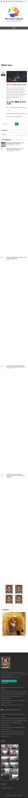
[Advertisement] (14, 45)
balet (13, 113)
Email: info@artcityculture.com (9, 681)
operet (16, 116)
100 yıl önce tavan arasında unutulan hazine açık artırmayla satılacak (15, 475)
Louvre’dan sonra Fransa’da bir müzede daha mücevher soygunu (16, 366)
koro (18, 113)
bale (7, 113)
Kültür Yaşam (20, 107)
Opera (24, 107)
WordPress (19, 795)
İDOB (16, 113)
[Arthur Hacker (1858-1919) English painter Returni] (14, 623)
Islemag (7, 795)
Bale (11, 107)
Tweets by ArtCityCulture (7, 788)
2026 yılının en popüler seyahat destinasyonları (12, 705)
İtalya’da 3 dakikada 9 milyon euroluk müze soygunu (14, 149)
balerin (10, 113)
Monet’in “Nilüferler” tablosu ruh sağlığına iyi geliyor (16, 258)
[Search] (16, 124)
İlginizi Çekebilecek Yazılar (12, 709)
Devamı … (8, 99)
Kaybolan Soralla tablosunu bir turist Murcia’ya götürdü (15, 143)
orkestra (20, 116)
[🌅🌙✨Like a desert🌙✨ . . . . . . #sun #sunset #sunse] (14, 646)
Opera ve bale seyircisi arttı (16, 84)
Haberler (15, 107)
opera (21, 113)
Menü (22, 1)
